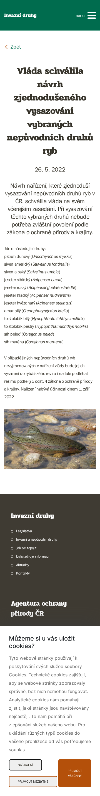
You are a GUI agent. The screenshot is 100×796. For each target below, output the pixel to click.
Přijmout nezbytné (33, 782)
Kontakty (23, 573)
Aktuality (22, 565)
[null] (12, 46)
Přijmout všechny (75, 773)
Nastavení (25, 765)
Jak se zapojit (26, 548)
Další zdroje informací (32, 556)
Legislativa (24, 531)
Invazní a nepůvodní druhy (36, 539)
